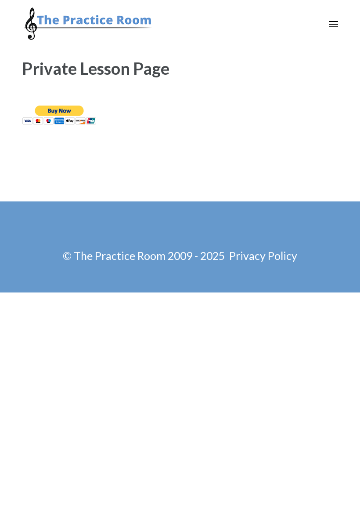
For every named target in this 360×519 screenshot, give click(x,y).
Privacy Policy (263, 255)
